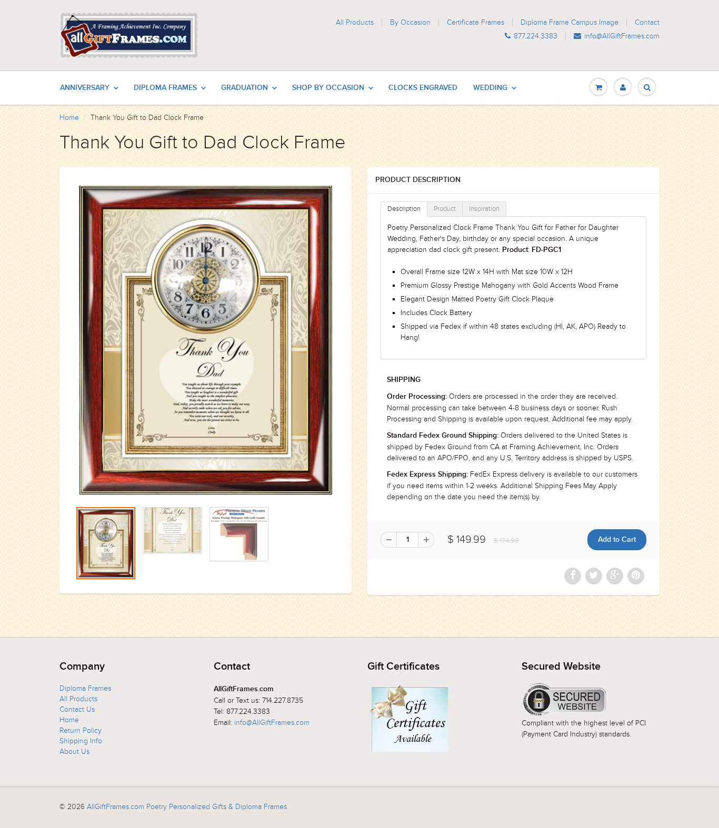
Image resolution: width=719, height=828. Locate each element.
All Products (355, 22)
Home (69, 117)
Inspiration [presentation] (484, 209)
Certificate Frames (475, 22)
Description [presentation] (404, 209)
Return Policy (80, 730)
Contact (647, 22)
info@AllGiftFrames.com (622, 36)
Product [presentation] (445, 209)
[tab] (404, 209)
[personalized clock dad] (205, 339)
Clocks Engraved (422, 88)
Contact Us (77, 709)
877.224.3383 (535, 36)
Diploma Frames (165, 88)
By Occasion (410, 22)
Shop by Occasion (328, 88)
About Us (74, 751)
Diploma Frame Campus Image (569, 22)
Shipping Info (80, 740)
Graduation (244, 88)
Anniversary (84, 88)
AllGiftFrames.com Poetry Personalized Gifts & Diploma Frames (187, 806)
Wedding (490, 88)
